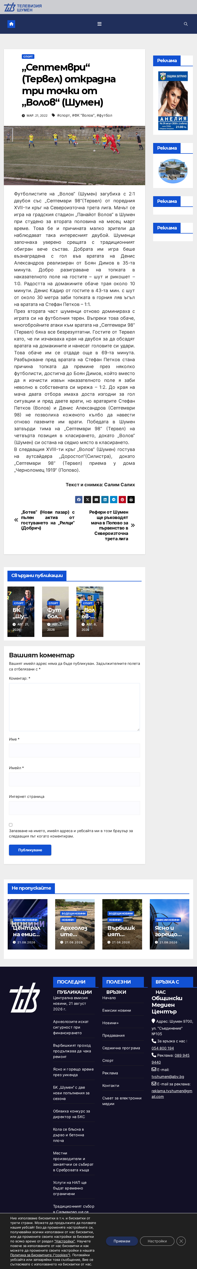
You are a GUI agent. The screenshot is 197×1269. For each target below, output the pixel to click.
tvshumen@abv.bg (168, 1076)
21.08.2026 (26, 942)
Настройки (157, 1241)
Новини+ (68, 919)
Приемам (122, 1241)
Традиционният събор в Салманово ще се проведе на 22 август (73, 1212)
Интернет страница (26, 796)
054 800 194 (163, 1048)
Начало (109, 998)
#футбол (104, 115)
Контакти (111, 1085)
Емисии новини (25, 919)
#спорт (63, 115)
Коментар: (19, 678)
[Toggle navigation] (99, 23)
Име (14, 739)
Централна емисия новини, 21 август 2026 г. (70, 1003)
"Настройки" (64, 1241)
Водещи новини (73, 913)
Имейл (16, 768)
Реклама (110, 1073)
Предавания (113, 1035)
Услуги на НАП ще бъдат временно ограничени (69, 1188)
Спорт (28, 56)
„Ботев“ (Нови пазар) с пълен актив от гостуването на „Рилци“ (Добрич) (48, 520)
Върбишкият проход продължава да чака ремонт (72, 1051)
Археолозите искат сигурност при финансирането (71, 1027)
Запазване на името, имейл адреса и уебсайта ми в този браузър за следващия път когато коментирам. (71, 833)
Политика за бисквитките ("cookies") (40, 1255)
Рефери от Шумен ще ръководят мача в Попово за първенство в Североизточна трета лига (108, 525)
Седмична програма (121, 1048)
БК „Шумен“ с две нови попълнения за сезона (71, 1093)
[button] (186, 24)
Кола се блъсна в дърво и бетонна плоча (68, 1135)
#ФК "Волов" (83, 115)
